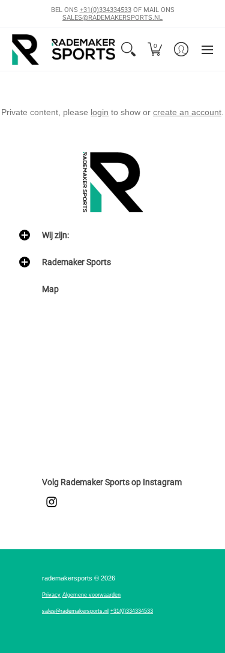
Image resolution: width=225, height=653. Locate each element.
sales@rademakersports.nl (75, 611)
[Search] (128, 49)
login (100, 112)
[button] (155, 49)
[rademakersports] (63, 49)
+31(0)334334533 (105, 10)
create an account (187, 112)
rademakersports (67, 578)
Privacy (51, 595)
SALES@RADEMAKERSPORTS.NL (112, 18)
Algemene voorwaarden (91, 595)
